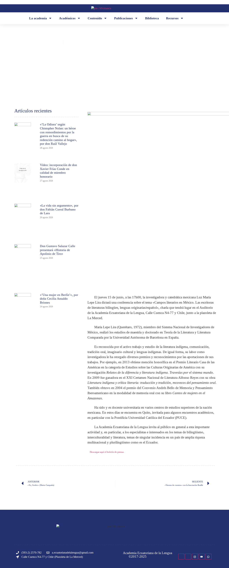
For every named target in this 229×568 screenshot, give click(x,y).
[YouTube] (202, 556)
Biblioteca (152, 18)
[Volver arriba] (220, 559)
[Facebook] (181, 556)
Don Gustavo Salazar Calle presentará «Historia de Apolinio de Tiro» (57, 250)
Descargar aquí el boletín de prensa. (107, 452)
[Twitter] (188, 556)
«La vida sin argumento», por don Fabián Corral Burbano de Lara (59, 209)
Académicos (67, 18)
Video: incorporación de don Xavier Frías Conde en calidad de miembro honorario (58, 170)
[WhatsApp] (208, 556)
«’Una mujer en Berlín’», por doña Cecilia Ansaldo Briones (59, 298)
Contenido (95, 18)
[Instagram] (195, 556)
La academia (38, 18)
